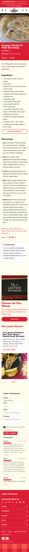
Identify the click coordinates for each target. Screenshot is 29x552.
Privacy (10, 531)
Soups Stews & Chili (16, 229)
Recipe (7, 229)
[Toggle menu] (2, 10)
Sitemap (4, 531)
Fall (16, 231)
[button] (14, 381)
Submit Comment (10, 433)
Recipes (7, 15)
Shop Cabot (14, 319)
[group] (8, 400)
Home (3, 15)
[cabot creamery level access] (5, 538)
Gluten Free (5, 233)
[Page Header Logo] (14, 10)
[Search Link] (5, 10)
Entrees (20, 231)
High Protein (11, 231)
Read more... (6, 69)
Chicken (4, 231)
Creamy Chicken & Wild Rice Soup (16, 15)
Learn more (19, 6)
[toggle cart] (26, 10)
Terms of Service (6, 534)
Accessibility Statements (20, 531)
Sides (25, 231)
